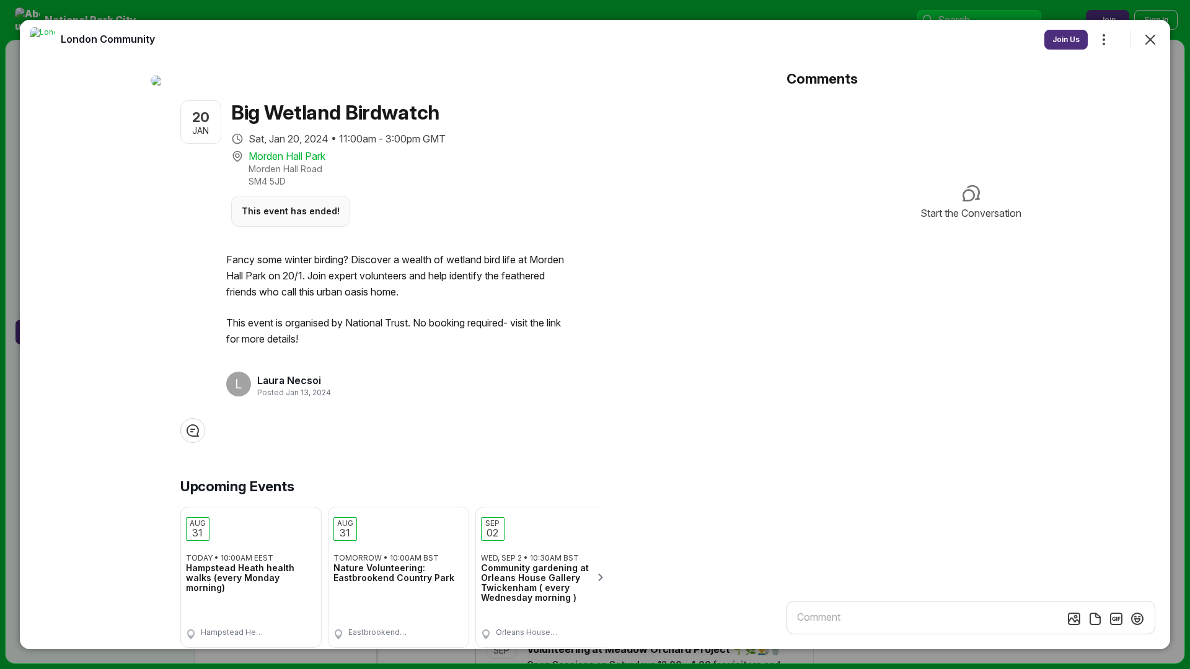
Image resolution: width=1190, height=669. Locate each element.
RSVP (292, 628)
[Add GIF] (1116, 619)
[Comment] (192, 430)
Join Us (1066, 39)
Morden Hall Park (287, 156)
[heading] (290, 380)
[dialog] (595, 334)
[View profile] (42, 39)
